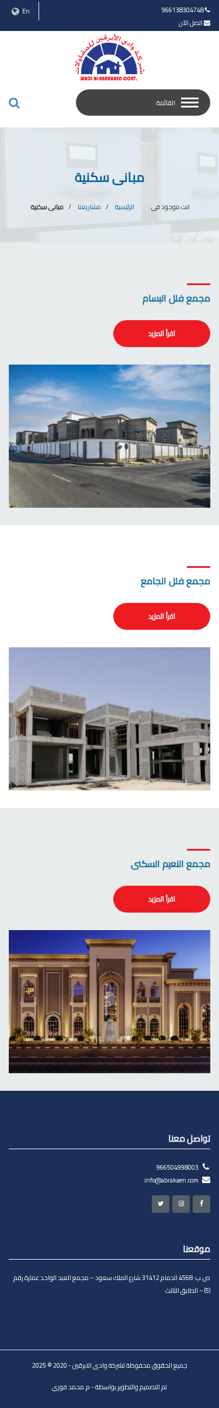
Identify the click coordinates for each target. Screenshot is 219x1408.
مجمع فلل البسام (176, 298)
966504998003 (178, 1167)
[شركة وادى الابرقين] (110, 57)
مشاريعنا (89, 207)
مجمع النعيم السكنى (170, 863)
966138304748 (183, 10)
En (25, 11)
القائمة (166, 103)
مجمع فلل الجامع (175, 580)
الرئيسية (124, 207)
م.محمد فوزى (71, 1387)
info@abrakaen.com (171, 1180)
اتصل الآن (191, 23)
